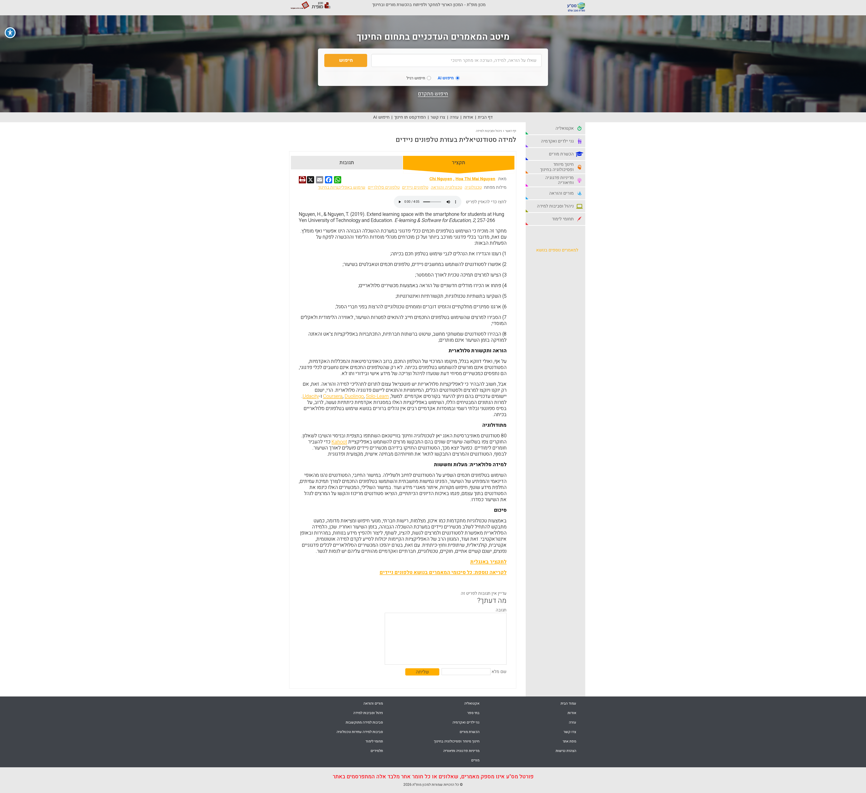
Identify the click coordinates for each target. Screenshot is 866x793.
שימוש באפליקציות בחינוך (341, 187)
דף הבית (485, 117)
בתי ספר (473, 713)
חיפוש (346, 60)
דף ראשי (510, 131)
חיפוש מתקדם (433, 94)
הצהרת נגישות (566, 751)
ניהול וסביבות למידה (489, 131)
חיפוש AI (381, 117)
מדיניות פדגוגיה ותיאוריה (461, 751)
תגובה (501, 610)
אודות (468, 117)
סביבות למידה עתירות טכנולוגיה (360, 732)
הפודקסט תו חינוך (410, 117)
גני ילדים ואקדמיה (466, 722)
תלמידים (377, 751)
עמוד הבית (568, 703)
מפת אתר (569, 741)
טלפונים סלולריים (384, 187)
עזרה (454, 117)
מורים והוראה (373, 703)
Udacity (311, 396)
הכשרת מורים (469, 732)
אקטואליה (471, 703)
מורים (475, 760)
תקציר (458, 162)
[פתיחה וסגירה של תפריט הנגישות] (10, 32)
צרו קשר (438, 117)
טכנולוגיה (473, 187)
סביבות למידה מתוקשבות (364, 722)
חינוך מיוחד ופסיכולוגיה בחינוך (456, 741)
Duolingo (354, 396)
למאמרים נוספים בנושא (557, 250)
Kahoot (339, 441)
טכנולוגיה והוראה (446, 187)
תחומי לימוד (374, 741)
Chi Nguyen (440, 179)
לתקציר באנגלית (488, 561)
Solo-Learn (377, 396)
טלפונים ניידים (415, 187)
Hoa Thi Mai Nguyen (475, 179)
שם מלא (499, 672)
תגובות (346, 162)
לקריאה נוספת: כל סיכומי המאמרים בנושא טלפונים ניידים (443, 572)
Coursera (333, 396)
